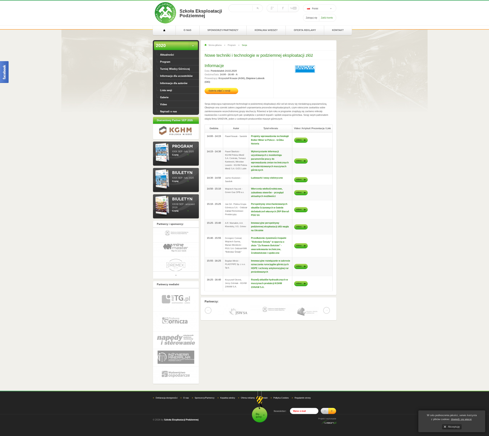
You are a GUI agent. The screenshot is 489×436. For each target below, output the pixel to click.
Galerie (164, 97)
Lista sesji (166, 90)
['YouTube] (293, 8)
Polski (315, 8)
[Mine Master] (176, 240)
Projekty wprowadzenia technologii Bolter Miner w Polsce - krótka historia (270, 140)
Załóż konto (327, 17)
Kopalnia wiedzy (227, 405)
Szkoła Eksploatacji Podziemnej (201, 13)
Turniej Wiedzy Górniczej (175, 68)
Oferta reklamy (248, 405)
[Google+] (272, 8)
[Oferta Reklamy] (305, 30)
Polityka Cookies (281, 405)
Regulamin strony (303, 405)
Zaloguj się (311, 17)
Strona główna (215, 45)
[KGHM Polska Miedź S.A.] (176, 136)
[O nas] (187, 30)
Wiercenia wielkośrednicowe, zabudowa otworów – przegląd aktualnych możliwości (267, 192)
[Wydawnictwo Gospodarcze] (176, 382)
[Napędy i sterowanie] (176, 347)
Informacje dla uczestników (176, 76)
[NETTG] (176, 307)
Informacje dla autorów (173, 83)
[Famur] (176, 272)
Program (165, 61)
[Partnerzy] (223, 30)
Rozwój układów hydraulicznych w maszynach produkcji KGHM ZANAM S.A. (269, 283)
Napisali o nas (168, 111)
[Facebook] (283, 8)
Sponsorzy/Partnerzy (205, 405)
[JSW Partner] (233, 312)
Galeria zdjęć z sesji (219, 90)
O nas (186, 405)
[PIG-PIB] (267, 309)
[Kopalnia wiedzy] (266, 30)
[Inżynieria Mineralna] (176, 365)
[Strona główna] (164, 30)
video (299, 140)
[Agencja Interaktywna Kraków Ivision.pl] (328, 430)
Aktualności (167, 54)
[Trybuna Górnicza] (176, 329)
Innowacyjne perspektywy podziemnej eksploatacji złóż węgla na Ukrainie (270, 227)
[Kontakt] (338, 30)
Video (163, 104)
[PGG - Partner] (302, 312)
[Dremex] (176, 258)
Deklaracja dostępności (166, 405)
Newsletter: (280, 418)
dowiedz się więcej (461, 419)
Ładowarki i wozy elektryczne (267, 178)
